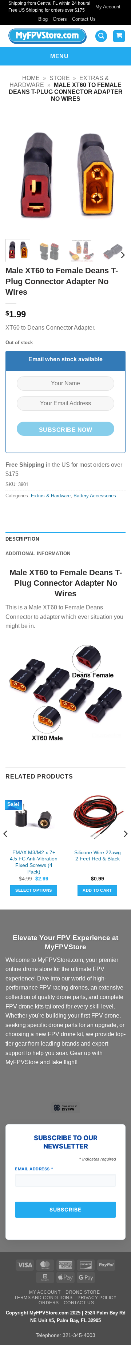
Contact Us (84, 19)
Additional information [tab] (38, 553)
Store (59, 78)
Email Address (34, 1168)
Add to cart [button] (97, 890)
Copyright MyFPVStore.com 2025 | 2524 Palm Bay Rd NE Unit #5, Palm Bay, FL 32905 (66, 1316)
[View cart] (119, 36)
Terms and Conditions (43, 1297)
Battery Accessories (95, 495)
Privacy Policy (97, 1297)
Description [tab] (22, 539)
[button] (101, 36)
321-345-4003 (79, 1335)
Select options (33, 890)
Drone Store (83, 1292)
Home (31, 78)
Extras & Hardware (51, 495)
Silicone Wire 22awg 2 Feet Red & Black (97, 856)
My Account (107, 6)
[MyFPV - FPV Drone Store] (47, 36)
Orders (60, 19)
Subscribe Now (65, 430)
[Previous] (17, 174)
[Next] (113, 174)
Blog (43, 19)
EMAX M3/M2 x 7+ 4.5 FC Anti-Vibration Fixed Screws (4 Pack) (33, 862)
